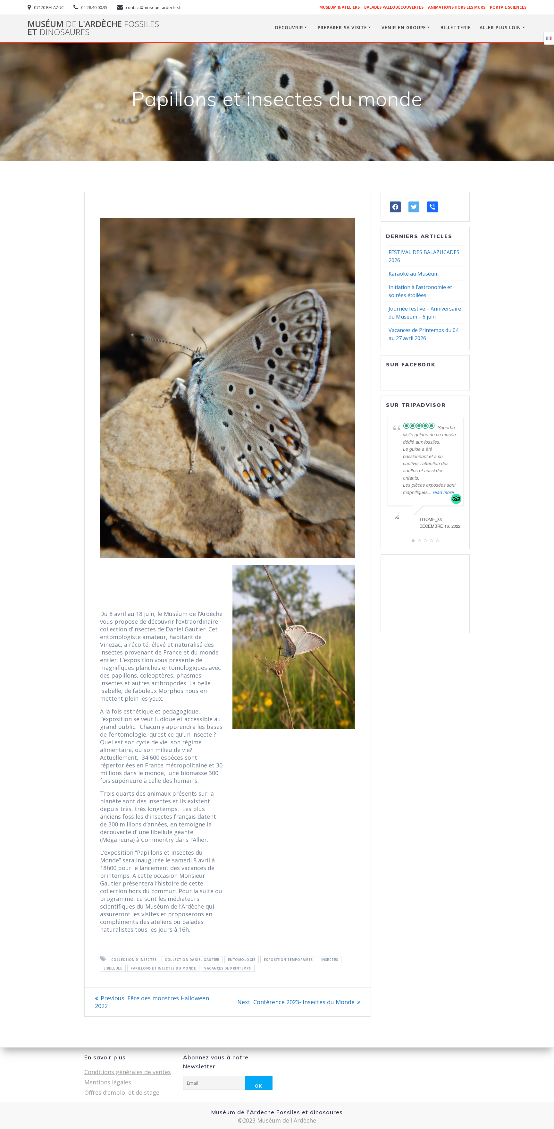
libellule (113, 968)
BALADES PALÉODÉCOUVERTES (394, 7)
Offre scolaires (407, 608)
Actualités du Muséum (418, 585)
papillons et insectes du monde (163, 968)
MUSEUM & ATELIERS (339, 7)
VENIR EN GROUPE (404, 27)
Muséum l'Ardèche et (93, 28)
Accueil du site (406, 578)
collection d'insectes (134, 959)
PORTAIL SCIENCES (508, 7)
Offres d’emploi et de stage (121, 1092)
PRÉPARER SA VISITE (342, 27)
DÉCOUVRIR (289, 27)
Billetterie (401, 624)
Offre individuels (409, 593)
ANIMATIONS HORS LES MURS (456, 7)
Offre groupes (406, 601)
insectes (329, 959)
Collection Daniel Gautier (192, 959)
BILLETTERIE (456, 27)
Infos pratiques (408, 616)
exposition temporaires (288, 959)
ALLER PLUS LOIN (500, 27)
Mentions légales (107, 1082)
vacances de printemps (227, 968)
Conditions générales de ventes (127, 1072)
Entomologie (242, 959)
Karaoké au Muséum (414, 273)
